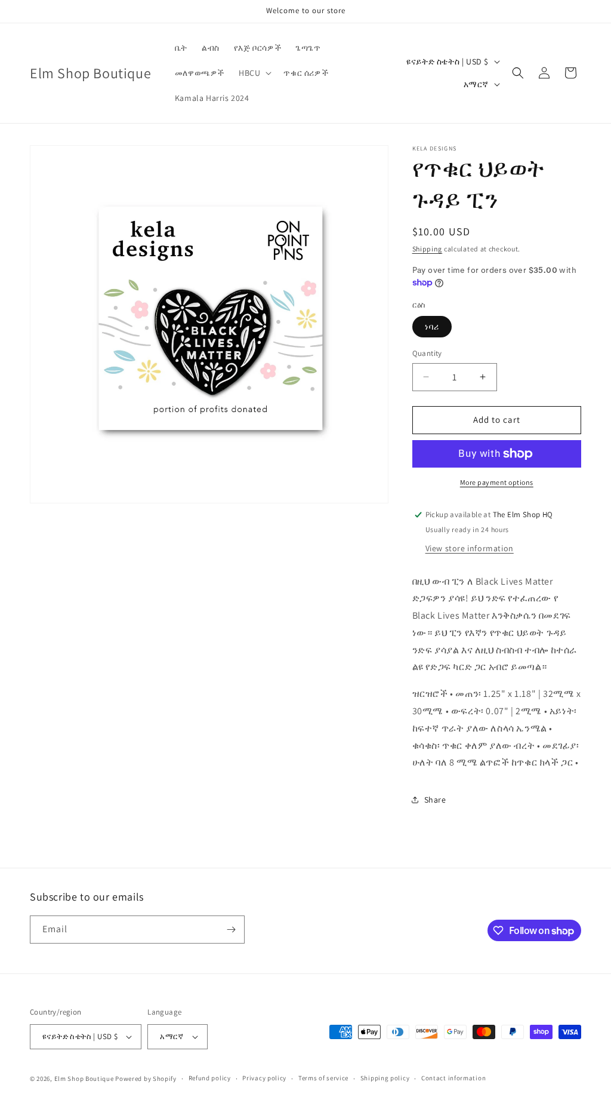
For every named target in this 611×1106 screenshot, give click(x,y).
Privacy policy (264, 1078)
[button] (254, 72)
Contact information (453, 1078)
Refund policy (210, 1078)
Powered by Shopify (146, 1078)
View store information (469, 548)
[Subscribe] (231, 929)
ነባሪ (432, 326)
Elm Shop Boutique (84, 1078)
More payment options (496, 482)
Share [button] (435, 799)
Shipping (427, 248)
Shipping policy (385, 1078)
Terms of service (323, 1078)
